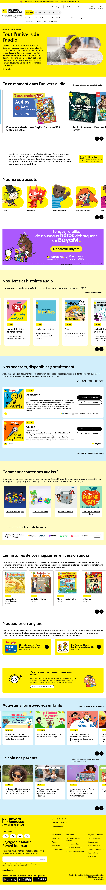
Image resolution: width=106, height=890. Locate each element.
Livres (93, 18)
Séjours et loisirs (50, 22)
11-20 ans (56, 12)
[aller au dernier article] (97, 753)
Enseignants (56, 838)
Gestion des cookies (76, 875)
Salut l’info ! (31, 427)
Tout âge (29, 12)
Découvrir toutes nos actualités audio (87, 85)
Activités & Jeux (58, 18)
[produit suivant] (101, 612)
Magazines (83, 18)
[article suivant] (101, 753)
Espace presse (93, 842)
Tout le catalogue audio (93, 292)
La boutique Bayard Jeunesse (73, 839)
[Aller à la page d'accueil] (12, 17)
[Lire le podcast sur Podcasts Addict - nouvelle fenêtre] (91, 414)
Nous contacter (57, 826)
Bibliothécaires (57, 849)
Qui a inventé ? (33, 394)
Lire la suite (6, 69)
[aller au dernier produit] (97, 612)
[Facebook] (13, 836)
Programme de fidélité (74, 847)
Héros (73, 18)
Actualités (29, 18)
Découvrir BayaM (66, 249)
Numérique (29, 22)
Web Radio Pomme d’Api (91, 512)
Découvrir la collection (89, 397)
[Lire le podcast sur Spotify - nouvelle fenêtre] (75, 413)
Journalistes (56, 845)
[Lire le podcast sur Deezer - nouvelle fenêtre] (82, 413)
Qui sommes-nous (94, 838)
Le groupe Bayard (94, 845)
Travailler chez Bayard (96, 849)
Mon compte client (72, 844)
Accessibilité (99, 879)
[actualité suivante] (101, 139)
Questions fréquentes (59, 822)
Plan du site (92, 856)
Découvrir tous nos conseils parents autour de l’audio (85, 760)
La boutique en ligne (74, 7)
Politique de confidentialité (94, 875)
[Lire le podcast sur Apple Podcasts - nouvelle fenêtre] (99, 413)
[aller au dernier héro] (97, 217)
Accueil (4, 29)
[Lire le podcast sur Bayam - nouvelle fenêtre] (65, 413)
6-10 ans (47, 12)
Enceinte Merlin (65, 511)
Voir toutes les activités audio (90, 706)
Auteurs (55, 842)
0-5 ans (38, 12)
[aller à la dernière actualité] (97, 139)
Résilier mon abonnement (75, 851)
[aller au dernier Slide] (97, 349)
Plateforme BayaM (15, 511)
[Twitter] (27, 836)
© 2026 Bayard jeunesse (95, 877)
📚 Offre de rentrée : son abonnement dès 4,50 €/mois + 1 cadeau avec (50, 1)
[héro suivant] (101, 217)
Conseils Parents (41, 18)
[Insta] (5, 836)
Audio (39, 22)
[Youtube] (20, 836)
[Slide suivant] (101, 349)
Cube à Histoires (40, 511)
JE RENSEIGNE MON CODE (42, 687)
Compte (100, 8)
